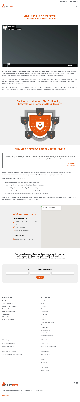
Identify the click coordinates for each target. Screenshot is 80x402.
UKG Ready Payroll (7, 317)
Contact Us (63, 1)
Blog (42, 365)
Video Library (44, 367)
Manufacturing (45, 301)
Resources (44, 362)
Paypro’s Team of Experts (9, 352)
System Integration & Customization (12, 354)
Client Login (72, 1)
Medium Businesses (46, 333)
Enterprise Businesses (47, 335)
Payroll (4, 301)
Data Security (45, 349)
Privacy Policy (45, 352)
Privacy (3, 395)
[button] (76, 6)
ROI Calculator (45, 370)
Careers (43, 360)
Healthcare (44, 306)
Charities (43, 319)
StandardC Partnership (47, 373)
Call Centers (44, 325)
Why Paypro (44, 344)
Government (44, 327)
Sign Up (40, 277)
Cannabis (43, 309)
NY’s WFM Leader (45, 357)
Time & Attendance (7, 303)
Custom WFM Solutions (8, 344)
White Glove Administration (48, 346)
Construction (44, 311)
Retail (42, 303)
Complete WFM (6, 314)
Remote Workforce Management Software (14, 349)
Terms (7, 395)
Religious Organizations (47, 322)
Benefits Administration (8, 311)
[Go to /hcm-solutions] (40, 125)
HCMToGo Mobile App (8, 319)
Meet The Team (45, 354)
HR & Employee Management (10, 306)
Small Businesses (45, 330)
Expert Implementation (8, 346)
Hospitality (44, 314)
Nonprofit (43, 317)
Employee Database (7, 309)
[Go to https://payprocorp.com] (8, 6)
